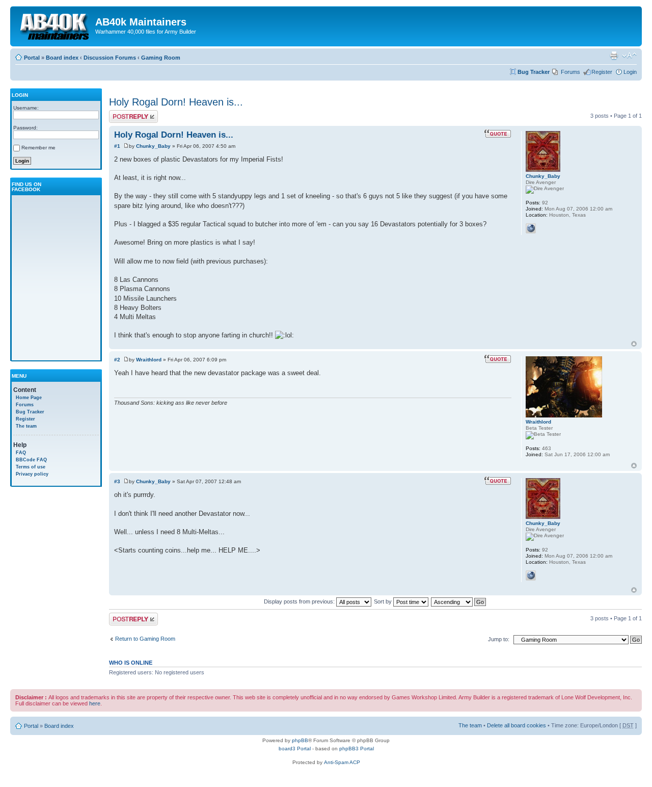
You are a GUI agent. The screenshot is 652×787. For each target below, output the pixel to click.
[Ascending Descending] (459, 601)
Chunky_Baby (153, 146)
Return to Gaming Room (145, 639)
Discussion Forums (110, 58)
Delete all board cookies (516, 725)
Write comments (129, 113)
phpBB (300, 740)
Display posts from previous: (300, 601)
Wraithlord (148, 359)
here (94, 703)
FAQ (21, 452)
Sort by (383, 601)
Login (630, 72)
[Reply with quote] (497, 133)
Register (601, 72)
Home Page (29, 397)
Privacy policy (32, 474)
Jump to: (498, 639)
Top (634, 344)
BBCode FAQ (31, 459)
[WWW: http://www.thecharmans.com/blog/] (531, 228)
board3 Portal (295, 748)
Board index (62, 58)
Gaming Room (160, 58)
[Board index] (54, 25)
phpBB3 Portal (356, 748)
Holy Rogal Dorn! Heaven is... (176, 102)
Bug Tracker (534, 72)
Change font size (629, 55)
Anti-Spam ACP (342, 762)
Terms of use (30, 466)
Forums (570, 72)
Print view (613, 55)
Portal (32, 58)
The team (26, 426)
